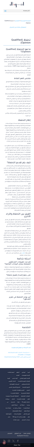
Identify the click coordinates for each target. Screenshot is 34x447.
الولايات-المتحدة (21, 399)
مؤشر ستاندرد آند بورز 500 (19, 417)
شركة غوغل (27, 411)
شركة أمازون (14, 405)
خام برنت (13, 402)
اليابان (13, 399)
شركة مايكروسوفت (17, 411)
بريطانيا (7, 399)
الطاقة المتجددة (15, 393)
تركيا (18, 402)
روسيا (28, 405)
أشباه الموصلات (26, 375)
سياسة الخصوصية (23, 435)
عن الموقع (18, 433)
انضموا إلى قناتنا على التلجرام (18, 27)
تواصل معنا (27, 433)
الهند (28, 399)
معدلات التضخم (26, 420)
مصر (9, 417)
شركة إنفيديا (27, 408)
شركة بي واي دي (17, 408)
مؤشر (23, 253)
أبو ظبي (23, 372)
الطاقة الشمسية (25, 393)
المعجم (17, 21)
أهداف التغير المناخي (25, 378)
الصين (28, 390)
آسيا (29, 372)
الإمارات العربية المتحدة (24, 381)
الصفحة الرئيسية (26, 21)
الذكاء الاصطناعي (26, 384)
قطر (29, 417)
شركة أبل (22, 405)
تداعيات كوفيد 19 (26, 402)
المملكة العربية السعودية (12, 396)
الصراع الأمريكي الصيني (14, 387)
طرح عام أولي (26, 414)
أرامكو (18, 372)
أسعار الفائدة (11, 372)
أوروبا (8, 378)
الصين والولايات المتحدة (18, 390)
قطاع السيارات (17, 414)
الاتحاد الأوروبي (12, 381)
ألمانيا (17, 375)
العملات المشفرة (25, 396)
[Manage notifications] (4, 442)
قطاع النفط (9, 414)
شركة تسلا (8, 408)
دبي (7, 402)
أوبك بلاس (14, 378)
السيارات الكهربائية (14, 384)
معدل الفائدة (16, 420)
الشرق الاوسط (26, 387)
